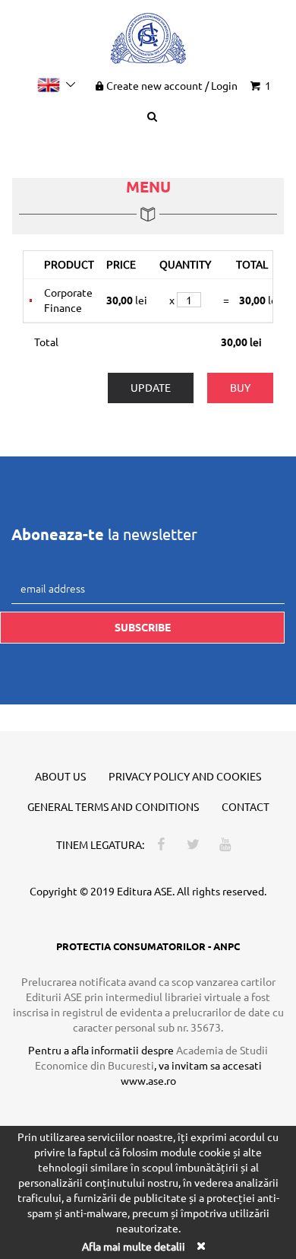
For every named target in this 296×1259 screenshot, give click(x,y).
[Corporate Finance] (31, 300)
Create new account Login (172, 85)
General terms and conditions (113, 806)
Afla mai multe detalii (133, 1246)
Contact (245, 806)
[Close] (200, 1245)
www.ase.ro (148, 1080)
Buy (240, 387)
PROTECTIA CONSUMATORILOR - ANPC (148, 945)
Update (151, 387)
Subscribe (143, 627)
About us (60, 776)
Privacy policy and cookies (185, 776)
